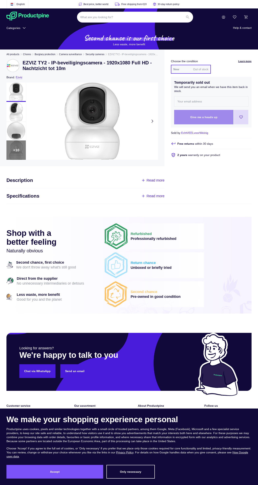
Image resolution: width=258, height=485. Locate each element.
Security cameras (94, 54)
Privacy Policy (124, 452)
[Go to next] (152, 121)
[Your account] (223, 17)
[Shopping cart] (246, 17)
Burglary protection (45, 54)
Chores (27, 54)
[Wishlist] (234, 17)
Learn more (245, 61)
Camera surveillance (70, 54)
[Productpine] (27, 17)
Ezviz (19, 77)
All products (12, 54)
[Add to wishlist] (241, 117)
